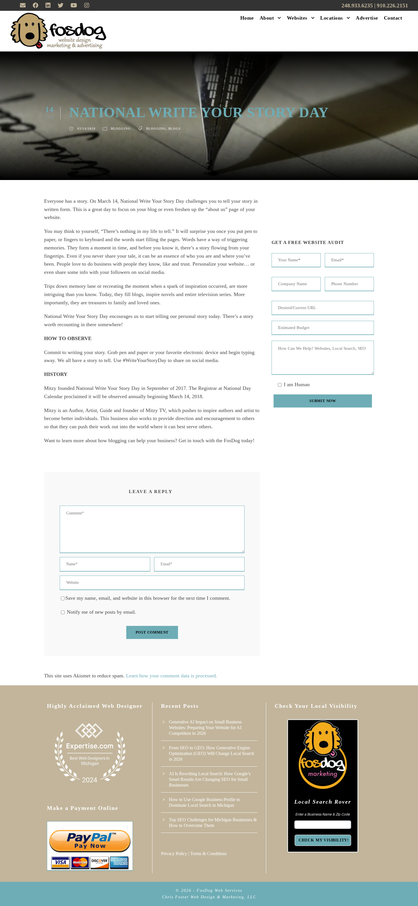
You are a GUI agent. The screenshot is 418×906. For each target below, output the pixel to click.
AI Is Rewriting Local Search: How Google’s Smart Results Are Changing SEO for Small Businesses (210, 779)
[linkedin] (48, 5)
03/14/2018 (86, 128)
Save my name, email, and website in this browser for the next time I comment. (147, 598)
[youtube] (74, 5)
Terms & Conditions (208, 853)
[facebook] (35, 5)
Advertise (367, 18)
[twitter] (60, 5)
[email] (23, 5)
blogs (174, 128)
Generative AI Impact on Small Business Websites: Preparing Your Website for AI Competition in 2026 (205, 727)
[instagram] (86, 5)
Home (247, 18)
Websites (297, 18)
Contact (393, 18)
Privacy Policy (174, 853)
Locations (331, 18)
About (267, 18)
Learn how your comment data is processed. (171, 676)
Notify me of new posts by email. (101, 612)
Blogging (121, 128)
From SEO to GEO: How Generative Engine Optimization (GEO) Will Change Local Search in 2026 (211, 753)
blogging (156, 128)
